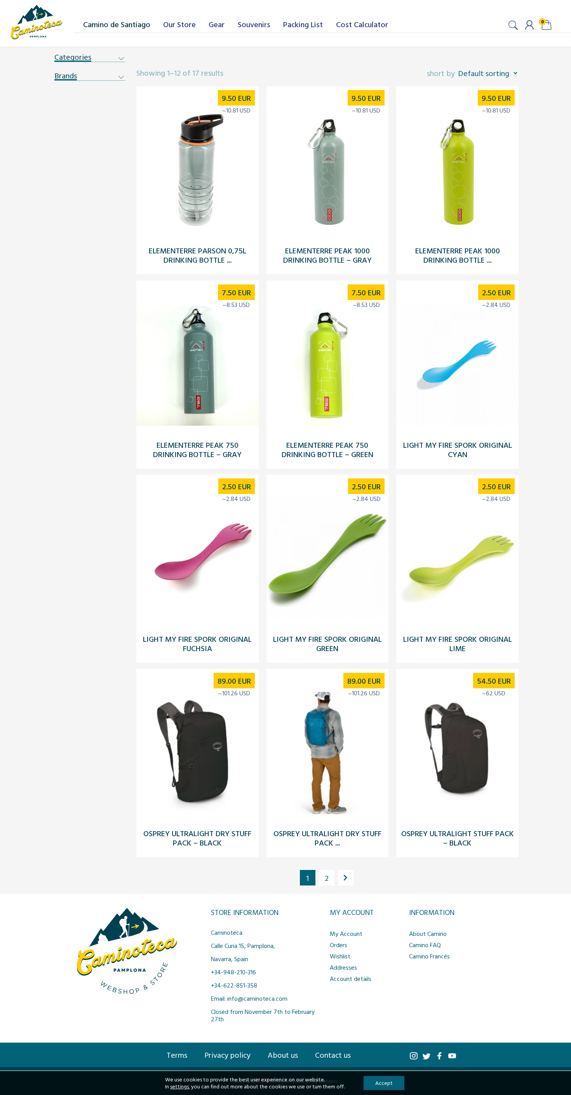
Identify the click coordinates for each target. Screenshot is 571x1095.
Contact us (333, 1054)
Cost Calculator (362, 24)
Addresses (343, 967)
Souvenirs (254, 24)
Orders (338, 944)
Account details (350, 978)
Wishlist (340, 956)
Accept (384, 1083)
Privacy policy (227, 1054)
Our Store (179, 24)
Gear (217, 24)
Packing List (303, 24)
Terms (177, 1054)
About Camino (428, 933)
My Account (346, 933)
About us (283, 1054)
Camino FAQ (425, 944)
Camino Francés (429, 956)
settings (179, 1086)
